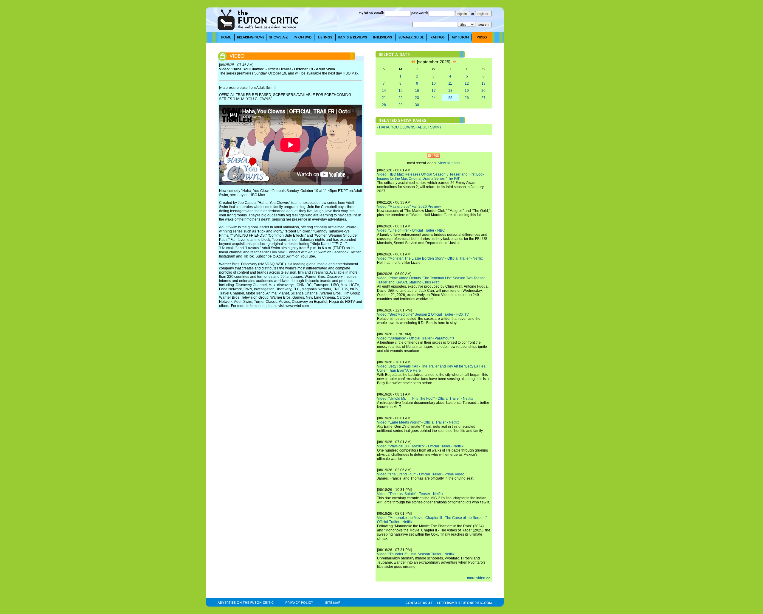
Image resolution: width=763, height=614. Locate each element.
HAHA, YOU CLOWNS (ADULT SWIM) (410, 127)
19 (467, 91)
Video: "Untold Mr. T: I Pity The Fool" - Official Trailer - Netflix (425, 398)
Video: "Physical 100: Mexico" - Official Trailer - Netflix (420, 446)
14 (384, 91)
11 (450, 83)
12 (467, 83)
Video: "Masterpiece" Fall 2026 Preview (409, 206)
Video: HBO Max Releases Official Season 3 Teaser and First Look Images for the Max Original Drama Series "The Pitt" (430, 176)
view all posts (449, 163)
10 (434, 83)
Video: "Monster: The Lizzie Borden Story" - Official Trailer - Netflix (430, 258)
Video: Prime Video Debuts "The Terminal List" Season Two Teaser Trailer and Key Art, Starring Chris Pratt (431, 280)
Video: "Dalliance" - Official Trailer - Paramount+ (416, 338)
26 (467, 98)
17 (434, 91)
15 (400, 91)
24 (434, 98)
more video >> (478, 578)
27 (483, 98)
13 (483, 83)
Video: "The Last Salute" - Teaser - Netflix (410, 494)
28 (384, 105)
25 (450, 98)
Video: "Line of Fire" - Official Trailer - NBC (411, 230)
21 (384, 98)
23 (417, 98)
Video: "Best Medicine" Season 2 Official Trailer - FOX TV (423, 314)
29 (400, 105)
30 (417, 105)
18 (450, 91)
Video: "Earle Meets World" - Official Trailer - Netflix (418, 422)
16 (417, 91)
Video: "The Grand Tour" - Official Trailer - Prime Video (420, 474)
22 (400, 98)
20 (483, 91)
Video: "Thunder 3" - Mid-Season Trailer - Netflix (416, 554)
